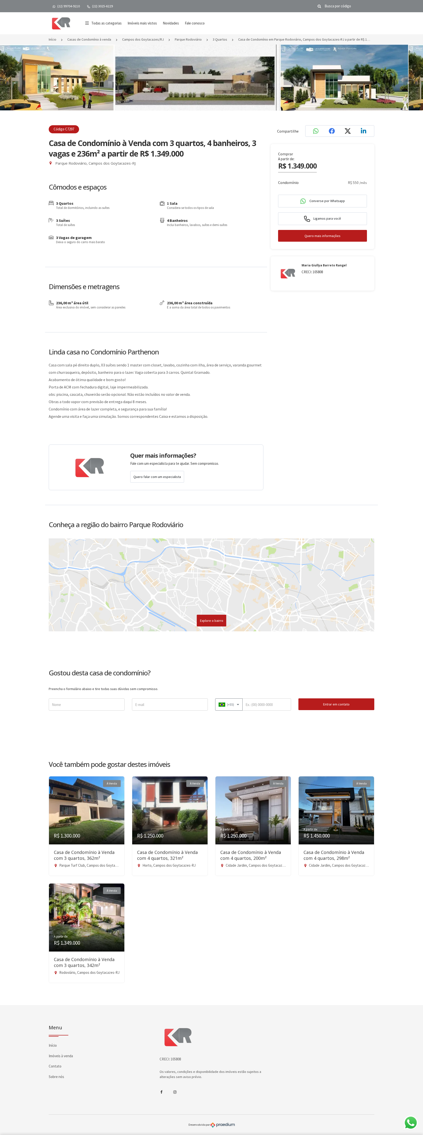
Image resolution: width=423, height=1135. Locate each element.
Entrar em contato (336, 704)
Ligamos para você (327, 218)
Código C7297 (64, 129)
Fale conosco (195, 23)
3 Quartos (220, 39)
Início (52, 39)
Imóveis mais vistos (142, 23)
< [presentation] (14, 83)
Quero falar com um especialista (157, 477)
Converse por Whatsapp (327, 201)
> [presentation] (408, 83)
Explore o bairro (211, 620)
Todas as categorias (106, 23)
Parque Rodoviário (188, 39)
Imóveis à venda (61, 1056)
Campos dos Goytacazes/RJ (143, 39)
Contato (55, 1066)
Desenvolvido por (199, 1125)
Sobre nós (56, 1076)
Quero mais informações (323, 236)
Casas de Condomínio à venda (89, 39)
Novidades (171, 23)
